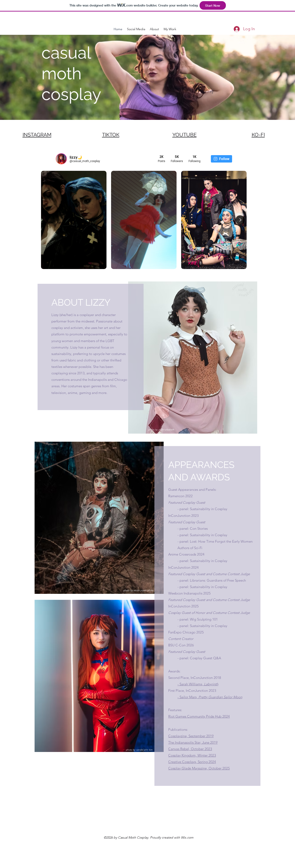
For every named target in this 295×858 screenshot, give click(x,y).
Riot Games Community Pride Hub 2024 (199, 716)
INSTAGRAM (37, 135)
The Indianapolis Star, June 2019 (193, 742)
